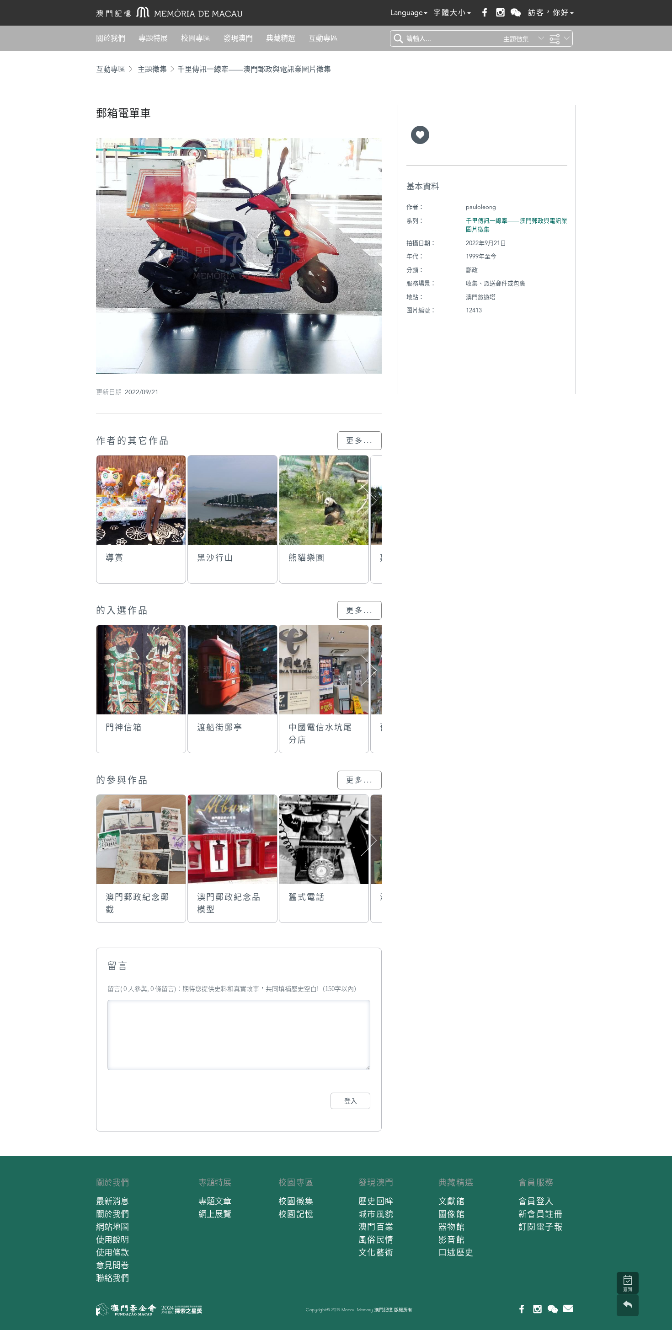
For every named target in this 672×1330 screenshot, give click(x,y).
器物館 (451, 1227)
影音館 (451, 1239)
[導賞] (141, 500)
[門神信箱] (141, 669)
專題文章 (214, 1201)
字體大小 (449, 12)
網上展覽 (214, 1214)
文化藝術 (376, 1252)
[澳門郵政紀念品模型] (232, 839)
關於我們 (110, 38)
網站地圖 (112, 1227)
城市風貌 (376, 1214)
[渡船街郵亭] (232, 669)
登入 (350, 1101)
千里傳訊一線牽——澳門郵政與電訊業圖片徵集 (254, 69)
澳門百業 (376, 1227)
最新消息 (112, 1201)
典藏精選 (280, 38)
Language (406, 12)
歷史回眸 (376, 1201)
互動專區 (323, 38)
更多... (359, 440)
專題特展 (153, 38)
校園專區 (195, 38)
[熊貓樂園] (323, 500)
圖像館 (451, 1214)
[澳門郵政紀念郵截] (141, 839)
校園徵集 (296, 1201)
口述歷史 (456, 1252)
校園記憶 (296, 1214)
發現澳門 (238, 38)
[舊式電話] (323, 839)
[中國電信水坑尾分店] (323, 669)
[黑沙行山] (232, 500)
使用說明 (112, 1239)
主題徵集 (152, 69)
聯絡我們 (112, 1278)
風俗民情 (376, 1239)
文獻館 (451, 1201)
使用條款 (112, 1252)
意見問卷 (112, 1265)
